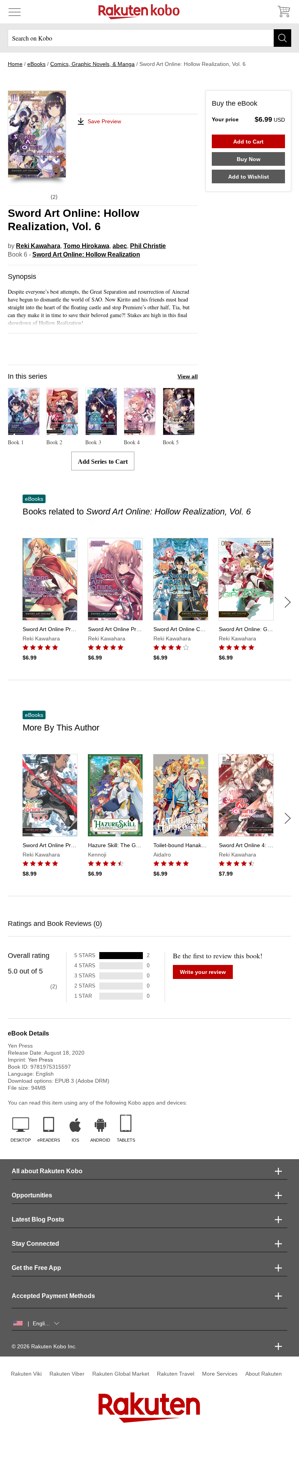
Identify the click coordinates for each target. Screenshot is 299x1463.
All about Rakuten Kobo (47, 1171)
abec (120, 246)
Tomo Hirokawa (86, 246)
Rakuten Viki (26, 1374)
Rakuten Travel (175, 1374)
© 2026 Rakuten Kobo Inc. (44, 1346)
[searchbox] (149, 38)
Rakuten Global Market (120, 1374)
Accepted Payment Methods (53, 1296)
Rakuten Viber (66, 1374)
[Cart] (283, 11)
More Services (219, 1374)
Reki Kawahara (38, 246)
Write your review (203, 972)
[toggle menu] (14, 11)
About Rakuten (263, 1374)
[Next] (287, 602)
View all (188, 376)
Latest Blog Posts (38, 1219)
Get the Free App (36, 1267)
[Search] (282, 38)
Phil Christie (148, 246)
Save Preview (104, 121)
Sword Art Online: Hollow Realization (86, 254)
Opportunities (32, 1195)
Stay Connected (35, 1243)
